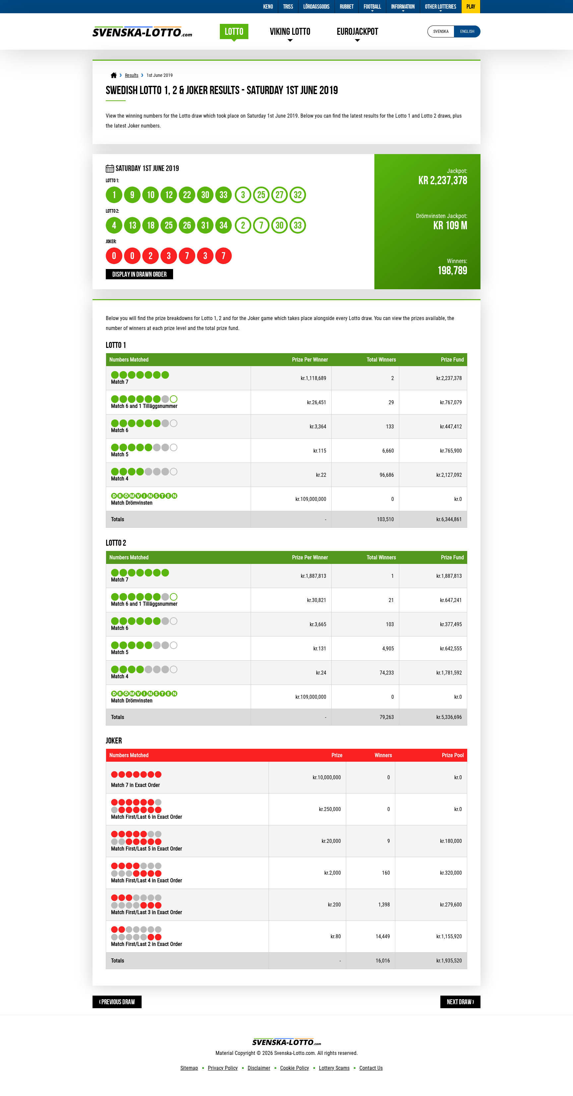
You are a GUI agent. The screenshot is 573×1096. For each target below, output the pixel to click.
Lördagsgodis (316, 6)
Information (403, 6)
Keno (268, 6)
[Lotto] (114, 75)
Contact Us (371, 1068)
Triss (288, 6)
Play (471, 6)
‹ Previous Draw (117, 1002)
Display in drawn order (139, 274)
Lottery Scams (334, 1068)
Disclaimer (259, 1068)
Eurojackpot (357, 31)
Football (372, 6)
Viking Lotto (290, 31)
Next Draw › (460, 1002)
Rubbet (346, 6)
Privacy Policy (223, 1068)
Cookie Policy (294, 1068)
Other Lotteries (440, 6)
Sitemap (189, 1068)
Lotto (234, 31)
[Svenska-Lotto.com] (142, 30)
